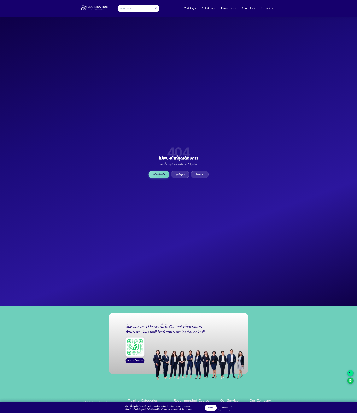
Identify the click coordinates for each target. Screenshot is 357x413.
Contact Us (267, 8)
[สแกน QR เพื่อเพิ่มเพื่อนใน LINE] (135, 347)
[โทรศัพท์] (350, 373)
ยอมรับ (210, 407)
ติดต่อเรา (200, 174)
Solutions (207, 8)
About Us (247, 8)
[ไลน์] (350, 381)
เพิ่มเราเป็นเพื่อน (135, 360)
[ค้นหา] (156, 8)
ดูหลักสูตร (180, 174)
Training (189, 8)
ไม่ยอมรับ (224, 407)
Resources (227, 8)
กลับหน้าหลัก (159, 174)
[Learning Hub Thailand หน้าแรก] (94, 8)
